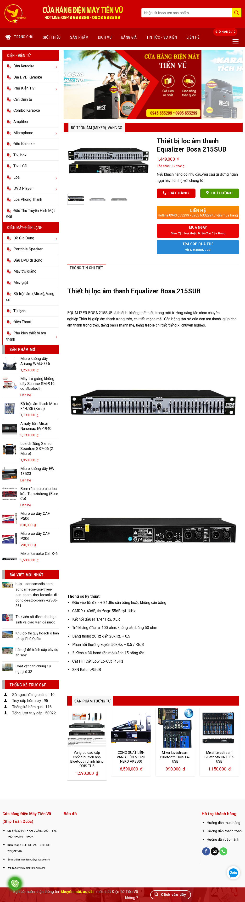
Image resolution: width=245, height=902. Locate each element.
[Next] (233, 85)
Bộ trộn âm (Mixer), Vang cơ (96, 127)
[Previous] (73, 85)
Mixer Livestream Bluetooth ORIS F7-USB (219, 757)
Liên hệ (192, 37)
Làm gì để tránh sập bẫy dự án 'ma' (37, 652)
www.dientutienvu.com (32, 868)
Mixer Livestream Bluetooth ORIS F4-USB (175, 757)
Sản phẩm (79, 37)
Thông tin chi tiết (86, 268)
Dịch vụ (104, 37)
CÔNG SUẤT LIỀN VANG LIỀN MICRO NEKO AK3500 (131, 757)
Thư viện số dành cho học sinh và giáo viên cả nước (36, 619)
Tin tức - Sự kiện (161, 37)
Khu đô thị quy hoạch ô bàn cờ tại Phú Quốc (37, 636)
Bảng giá (129, 37)
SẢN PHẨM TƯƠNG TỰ (92, 701)
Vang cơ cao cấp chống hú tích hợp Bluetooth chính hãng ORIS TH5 (87, 759)
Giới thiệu (52, 37)
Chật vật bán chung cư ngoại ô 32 (33, 669)
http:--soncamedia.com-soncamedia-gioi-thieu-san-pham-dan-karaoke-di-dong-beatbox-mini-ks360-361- (37, 595)
